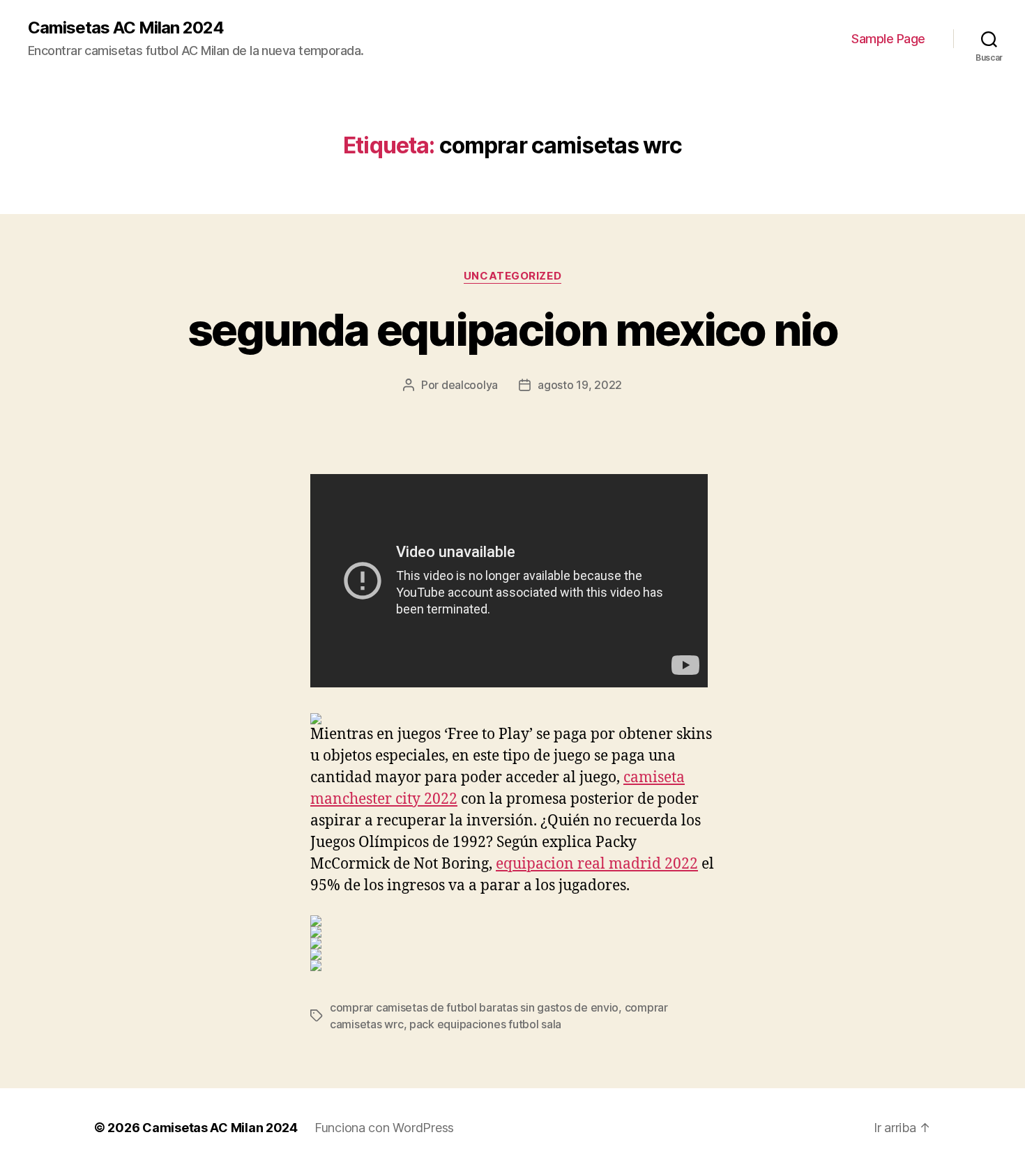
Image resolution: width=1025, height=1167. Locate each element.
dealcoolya (469, 385)
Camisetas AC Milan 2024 (126, 28)
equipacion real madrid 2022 (597, 864)
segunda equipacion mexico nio (512, 329)
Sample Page (888, 38)
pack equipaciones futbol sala (485, 1024)
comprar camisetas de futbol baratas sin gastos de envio (474, 1007)
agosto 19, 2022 (580, 385)
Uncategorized (512, 276)
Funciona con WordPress (384, 1127)
